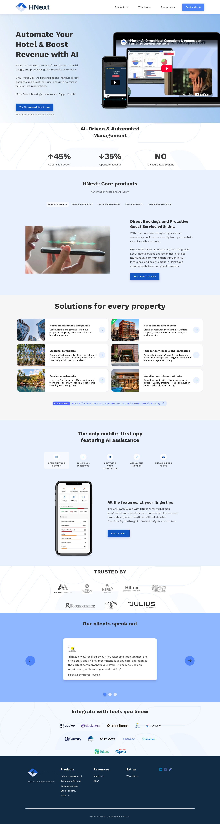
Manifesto (99, 776)
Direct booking (57, 204)
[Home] (33, 7)
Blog (96, 781)
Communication (69, 786)
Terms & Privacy (97, 816)
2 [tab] (110, 694)
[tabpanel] (110, 659)
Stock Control (134, 204)
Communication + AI (160, 204)
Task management (71, 781)
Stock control (68, 790)
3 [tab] (115, 694)
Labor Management (108, 204)
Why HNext (132, 776)
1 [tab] (104, 694)
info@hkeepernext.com (118, 816)
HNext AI (65, 795)
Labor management (71, 776)
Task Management (82, 204)
